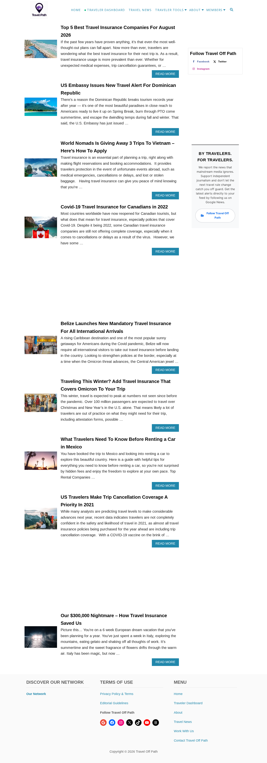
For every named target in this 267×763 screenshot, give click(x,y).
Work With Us (184, 731)
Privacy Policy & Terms (116, 694)
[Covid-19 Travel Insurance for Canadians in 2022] (41, 229)
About (178, 712)
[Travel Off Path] (43, 10)
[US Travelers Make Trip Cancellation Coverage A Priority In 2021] (41, 520)
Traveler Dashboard (188, 703)
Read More (166, 75)
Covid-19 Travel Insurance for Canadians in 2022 (114, 207)
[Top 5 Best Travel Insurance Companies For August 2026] (41, 51)
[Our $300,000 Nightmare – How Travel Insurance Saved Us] (41, 638)
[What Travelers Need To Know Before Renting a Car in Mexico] (41, 462)
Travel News (183, 722)
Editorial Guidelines (114, 703)
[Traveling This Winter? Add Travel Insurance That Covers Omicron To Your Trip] (41, 405)
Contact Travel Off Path (191, 740)
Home (178, 694)
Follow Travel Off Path (218, 215)
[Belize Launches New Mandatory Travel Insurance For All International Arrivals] (41, 347)
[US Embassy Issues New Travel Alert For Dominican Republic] (41, 109)
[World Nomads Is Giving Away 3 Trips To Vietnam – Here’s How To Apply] (41, 169)
